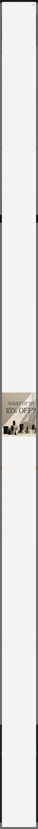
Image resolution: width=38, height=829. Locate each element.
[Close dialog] (33, 4)
